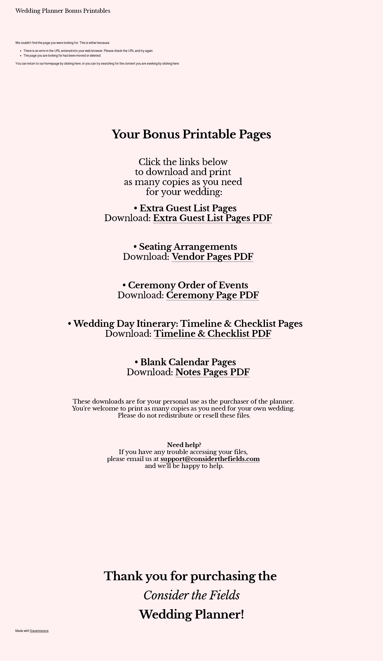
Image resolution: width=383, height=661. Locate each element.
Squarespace (39, 630)
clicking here (72, 63)
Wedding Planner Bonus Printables (62, 10)
